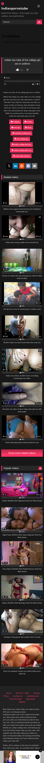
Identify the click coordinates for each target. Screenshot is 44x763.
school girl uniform (22, 156)
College (16, 122)
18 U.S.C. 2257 (22, 693)
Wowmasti (30, 699)
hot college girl (22, 139)
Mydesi (22, 702)
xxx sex (17, 127)
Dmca (8, 693)
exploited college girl (22, 133)
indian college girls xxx (22, 150)
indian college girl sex (22, 144)
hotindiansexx (33, 696)
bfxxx (29, 127)
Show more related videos (22, 453)
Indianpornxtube (14, 8)
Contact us (17, 696)
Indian (29, 122)
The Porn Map (15, 699)
